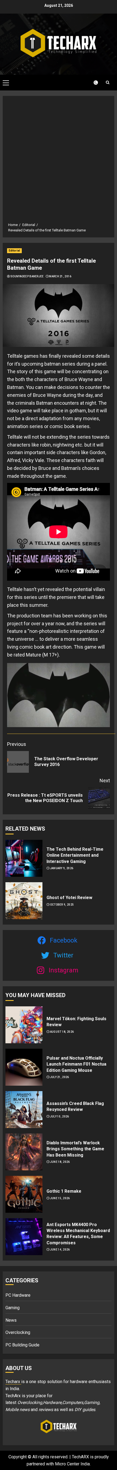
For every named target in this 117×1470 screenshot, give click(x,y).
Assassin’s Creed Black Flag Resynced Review (75, 1106)
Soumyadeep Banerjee (27, 276)
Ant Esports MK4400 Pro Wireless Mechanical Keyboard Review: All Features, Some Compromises (78, 1233)
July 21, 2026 (59, 1077)
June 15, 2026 (60, 1198)
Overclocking (17, 1332)
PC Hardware (17, 1295)
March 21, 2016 (60, 276)
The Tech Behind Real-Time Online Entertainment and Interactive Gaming (75, 855)
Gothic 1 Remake (64, 1191)
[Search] (107, 82)
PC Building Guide (22, 1345)
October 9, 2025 (62, 904)
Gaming (12, 1307)
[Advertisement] (58, 161)
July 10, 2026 (59, 1116)
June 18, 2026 (60, 1161)
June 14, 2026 (60, 1249)
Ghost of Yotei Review (69, 897)
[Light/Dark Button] (92, 82)
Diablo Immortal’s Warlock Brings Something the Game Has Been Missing (75, 1149)
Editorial (14, 250)
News (11, 1320)
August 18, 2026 (62, 1031)
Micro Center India (72, 1463)
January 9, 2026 (61, 868)
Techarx (13, 1381)
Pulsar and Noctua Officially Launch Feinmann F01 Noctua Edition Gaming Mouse (76, 1064)
